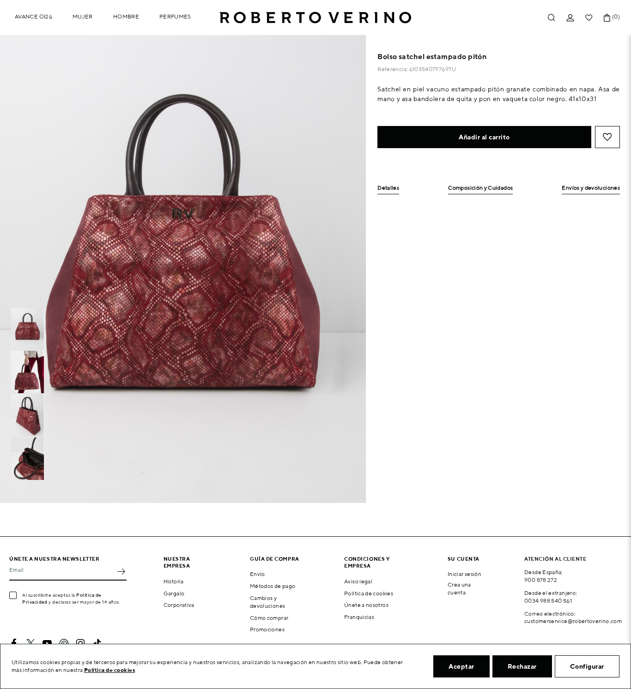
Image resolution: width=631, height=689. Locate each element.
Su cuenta (463, 559)
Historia (174, 581)
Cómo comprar (269, 617)
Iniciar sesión (464, 573)
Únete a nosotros (366, 604)
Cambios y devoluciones (267, 601)
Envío (257, 573)
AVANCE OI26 (33, 16)
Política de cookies (368, 593)
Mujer (83, 16)
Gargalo (174, 593)
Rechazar (522, 666)
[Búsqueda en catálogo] (551, 18)
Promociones (267, 629)
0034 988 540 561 (548, 600)
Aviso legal (358, 581)
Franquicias (359, 616)
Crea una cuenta (459, 588)
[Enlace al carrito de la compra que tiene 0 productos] (607, 18)
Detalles (388, 188)
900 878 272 (540, 579)
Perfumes (175, 16)
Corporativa (179, 604)
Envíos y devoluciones (591, 188)
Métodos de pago (272, 585)
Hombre (126, 16)
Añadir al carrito (484, 137)
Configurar (587, 666)
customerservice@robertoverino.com (573, 620)
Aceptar (461, 666)
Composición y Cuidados (480, 188)
